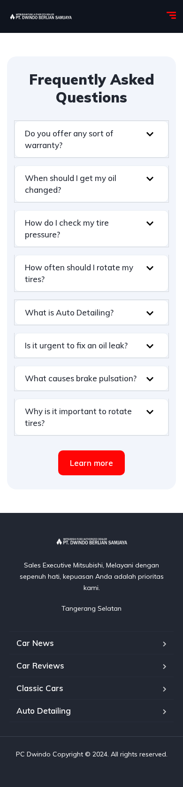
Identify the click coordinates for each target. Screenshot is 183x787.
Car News (35, 643)
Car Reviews (40, 665)
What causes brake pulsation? (81, 378)
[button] (91, 139)
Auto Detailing (43, 711)
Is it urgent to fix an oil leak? (76, 345)
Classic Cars (39, 688)
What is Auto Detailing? (69, 312)
